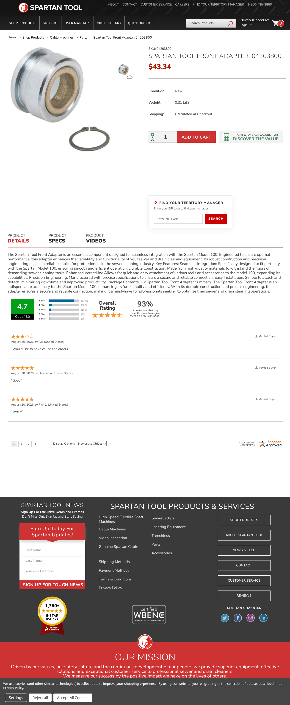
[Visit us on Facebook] (238, 618)
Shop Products (22, 23)
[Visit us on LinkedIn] (263, 618)
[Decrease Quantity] (152, 139)
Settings (16, 697)
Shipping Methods (114, 562)
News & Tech (244, 550)
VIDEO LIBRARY (109, 23)
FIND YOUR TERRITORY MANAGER (218, 4)
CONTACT (129, 4)
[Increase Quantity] (152, 135)
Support (50, 23)
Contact (244, 565)
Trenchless (161, 535)
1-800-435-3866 (259, 4)
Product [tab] (18, 239)
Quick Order (139, 23)
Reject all (40, 697)
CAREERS (182, 4)
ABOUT (113, 4)
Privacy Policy (110, 588)
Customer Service (244, 580)
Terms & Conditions (115, 579)
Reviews (244, 596)
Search (215, 219)
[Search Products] (231, 23)
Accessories (162, 553)
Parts (156, 544)
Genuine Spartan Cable (118, 546)
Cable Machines (112, 529)
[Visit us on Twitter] (225, 618)
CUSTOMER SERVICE (156, 4)
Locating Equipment (169, 527)
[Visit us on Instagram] (250, 618)
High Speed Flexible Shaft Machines (121, 519)
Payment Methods (114, 570)
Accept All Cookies (72, 697)
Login (244, 25)
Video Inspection (113, 538)
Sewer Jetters (163, 518)
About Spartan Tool (244, 535)
